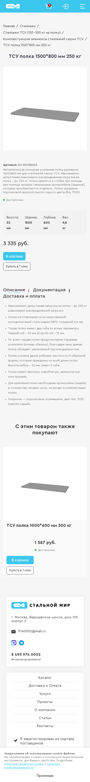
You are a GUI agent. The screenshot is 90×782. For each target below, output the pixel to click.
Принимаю (45, 775)
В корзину (14, 256)
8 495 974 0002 (26, 655)
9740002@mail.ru (32, 631)
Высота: (9, 217)
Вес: (64, 217)
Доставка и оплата (24, 296)
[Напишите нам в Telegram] (21, 642)
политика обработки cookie (24, 764)
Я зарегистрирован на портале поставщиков (47, 741)
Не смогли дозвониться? (26, 659)
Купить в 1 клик (17, 266)
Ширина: (28, 217)
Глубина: (47, 217)
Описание (14, 290)
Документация (49, 290)
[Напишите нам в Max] (13, 642)
